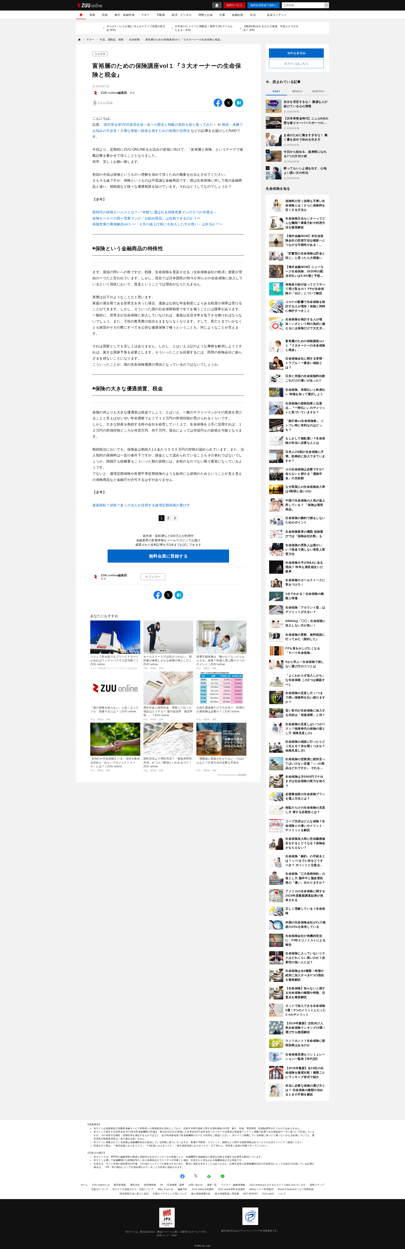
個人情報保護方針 (201, 1193)
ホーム (84, 1184)
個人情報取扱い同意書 (227, 1193)
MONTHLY (318, 91)
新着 (92, 14)
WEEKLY (297, 91)
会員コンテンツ (277, 14)
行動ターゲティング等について (170, 1193)
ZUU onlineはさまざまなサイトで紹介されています (278, 1184)
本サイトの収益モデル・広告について (133, 1189)
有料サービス (234, 5)
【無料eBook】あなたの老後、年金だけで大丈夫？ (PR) (271, 28)
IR (161, 1184)
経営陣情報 (150, 1184)
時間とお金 (205, 14)
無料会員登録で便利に (263, 5)
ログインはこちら (296, 63)
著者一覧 (212, 1184)
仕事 (222, 14)
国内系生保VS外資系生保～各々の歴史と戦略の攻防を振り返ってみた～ (160, 124)
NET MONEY (250, 1193)
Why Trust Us (166, 1189)
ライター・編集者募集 (233, 1184)
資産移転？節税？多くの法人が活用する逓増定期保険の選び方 (141, 505)
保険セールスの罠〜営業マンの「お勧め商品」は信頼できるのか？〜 (146, 218)
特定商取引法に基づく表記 (134, 1193)
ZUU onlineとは (100, 1184)
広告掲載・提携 (175, 1184)
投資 (105, 14)
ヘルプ (282, 1193)
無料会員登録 (296, 53)
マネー (145, 14)
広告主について (99, 1189)
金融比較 (237, 14)
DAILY (276, 91)
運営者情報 (120, 1184)
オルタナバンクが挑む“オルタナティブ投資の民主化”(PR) (136, 28)
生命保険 (100, 53)
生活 (253, 14)
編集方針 (183, 1189)
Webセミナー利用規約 (261, 1189)
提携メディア (317, 1184)
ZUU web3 (268, 1193)
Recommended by (227, 775)
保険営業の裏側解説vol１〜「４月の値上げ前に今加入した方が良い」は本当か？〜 (157, 224)
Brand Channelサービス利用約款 (296, 1189)
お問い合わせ (195, 1184)
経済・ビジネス (182, 14)
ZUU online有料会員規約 (231, 1189)
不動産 (161, 14)
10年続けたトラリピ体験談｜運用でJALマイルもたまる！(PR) (204, 28)
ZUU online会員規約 (203, 1189)
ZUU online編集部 (114, 92)
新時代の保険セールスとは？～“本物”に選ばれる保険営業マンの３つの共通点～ (154, 212)
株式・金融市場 (125, 14)
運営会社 (135, 1184)
